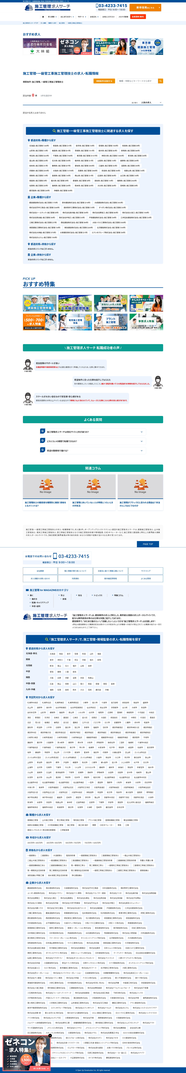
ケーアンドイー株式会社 (123, 953)
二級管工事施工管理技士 (126, 870)
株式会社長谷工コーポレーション (136, 973)
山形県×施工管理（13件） (38, 150)
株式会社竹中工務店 (90, 888)
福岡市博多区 (32, 807)
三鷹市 (127, 722)
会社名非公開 (135, 1027)
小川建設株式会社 (129, 1037)
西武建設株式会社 (53, 918)
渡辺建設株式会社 (81, 998)
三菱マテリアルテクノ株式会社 (130, 958)
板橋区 (47, 722)
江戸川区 (85, 722)
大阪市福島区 (53, 787)
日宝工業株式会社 (139, 928)
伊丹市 (87, 797)
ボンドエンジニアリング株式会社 (141, 963)
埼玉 (76, 660)
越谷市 (49, 762)
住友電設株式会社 (89, 913)
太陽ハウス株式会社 (114, 1047)
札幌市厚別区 (73, 702)
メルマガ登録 (123, 17)
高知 (105, 684)
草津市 (30, 802)
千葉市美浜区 (60, 747)
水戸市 (136, 762)
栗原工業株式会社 (34, 953)
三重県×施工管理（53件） (108, 165)
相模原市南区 (123, 737)
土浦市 (30, 767)
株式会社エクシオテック (84, 1007)
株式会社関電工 (33, 898)
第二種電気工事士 (96, 865)
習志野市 (150, 747)
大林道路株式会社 (148, 933)
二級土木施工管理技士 (36, 860)
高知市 (120, 802)
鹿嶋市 (102, 767)
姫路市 (59, 797)
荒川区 (37, 722)
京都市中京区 (109, 797)
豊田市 (100, 782)
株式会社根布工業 (62, 1022)
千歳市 (104, 702)
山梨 (82, 666)
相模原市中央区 (107, 737)
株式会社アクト (148, 1022)
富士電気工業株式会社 (36, 1003)
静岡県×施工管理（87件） (61, 165)
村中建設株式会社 (75, 982)
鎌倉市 (30, 742)
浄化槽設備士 (77, 875)
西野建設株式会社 (105, 1017)
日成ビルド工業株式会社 (134, 948)
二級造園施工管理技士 (80, 860)
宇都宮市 (140, 767)
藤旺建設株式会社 (113, 1057)
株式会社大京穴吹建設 (71, 903)
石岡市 (49, 767)
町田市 (39, 727)
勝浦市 (37, 752)
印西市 (105, 752)
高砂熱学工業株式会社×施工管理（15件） (79, 207)
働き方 (34, 599)
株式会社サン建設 (34, 978)
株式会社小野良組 (129, 933)
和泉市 (119, 792)
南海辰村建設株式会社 (36, 982)
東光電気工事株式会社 (36, 938)
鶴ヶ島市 (104, 762)
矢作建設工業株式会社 (58, 948)
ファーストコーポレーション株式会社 (63, 938)
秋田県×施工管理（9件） (131, 145)
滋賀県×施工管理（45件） (130, 165)
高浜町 (58, 777)
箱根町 (131, 742)
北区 (29, 722)
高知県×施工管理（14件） (104, 180)
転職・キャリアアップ (40, 602)
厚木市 (80, 742)
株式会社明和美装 (95, 988)
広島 (51, 684)
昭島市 (146, 722)
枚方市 (109, 792)
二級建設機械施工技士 (58, 865)
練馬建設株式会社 (150, 998)
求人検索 (51, 17)
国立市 (67, 727)
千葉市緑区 (46, 747)
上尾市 (30, 762)
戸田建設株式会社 (114, 908)
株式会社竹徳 (88, 1017)
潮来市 (111, 767)
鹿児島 (98, 689)
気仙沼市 (103, 707)
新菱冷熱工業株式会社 (128, 913)
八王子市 (96, 722)
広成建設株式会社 (92, 973)
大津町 (89, 807)
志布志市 (120, 807)
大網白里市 (116, 752)
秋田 (84, 653)
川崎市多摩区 (62, 737)
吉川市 (114, 762)
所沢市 (127, 757)
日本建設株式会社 (102, 953)
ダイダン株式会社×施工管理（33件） (112, 207)
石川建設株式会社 (93, 918)
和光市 (84, 762)
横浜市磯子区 (45, 732)
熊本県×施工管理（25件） (84, 185)
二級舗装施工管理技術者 (126, 860)
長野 (90, 666)
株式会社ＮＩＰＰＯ (74, 1027)
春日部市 (137, 757)
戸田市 (66, 762)
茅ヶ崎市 (60, 742)
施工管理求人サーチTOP (30, 23)
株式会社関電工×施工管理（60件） (105, 212)
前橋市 (80, 772)
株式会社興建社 (66, 898)
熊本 (74, 689)
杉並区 (143, 717)
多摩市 (86, 727)
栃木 (91, 660)
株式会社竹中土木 (91, 903)
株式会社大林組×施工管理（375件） (42, 232)
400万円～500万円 (54, 842)
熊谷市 (108, 757)
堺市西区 (149, 792)
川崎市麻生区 (77, 737)
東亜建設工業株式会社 (36, 928)
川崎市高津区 (47, 737)
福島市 (62, 712)
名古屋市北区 (124, 777)
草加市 (39, 762)
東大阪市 (129, 792)
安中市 (129, 772)
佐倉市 (140, 747)
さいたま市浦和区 (69, 757)
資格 (64, 599)
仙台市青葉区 (61, 707)
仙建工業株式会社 (34, 958)
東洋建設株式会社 (120, 928)
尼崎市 (69, 797)
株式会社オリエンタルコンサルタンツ (80, 958)
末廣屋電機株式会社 (111, 973)
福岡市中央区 (47, 807)
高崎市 (90, 772)
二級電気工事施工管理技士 (143, 865)
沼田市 (120, 772)
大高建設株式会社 (123, 1017)
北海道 (52, 653)
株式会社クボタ (112, 1037)
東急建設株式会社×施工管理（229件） (78, 227)
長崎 (67, 689)
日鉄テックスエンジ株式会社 (94, 963)
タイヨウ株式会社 (95, 1057)
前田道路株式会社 (133, 918)
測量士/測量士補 (146, 860)
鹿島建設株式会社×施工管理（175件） (43, 202)
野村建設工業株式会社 (56, 988)
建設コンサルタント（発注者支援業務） (41, 830)
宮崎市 (99, 807)
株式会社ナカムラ (104, 1007)
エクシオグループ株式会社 (61, 1007)
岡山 (59, 684)
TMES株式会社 (119, 993)
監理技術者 (70, 855)
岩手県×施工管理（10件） (85, 145)
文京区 (47, 717)
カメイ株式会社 (50, 968)
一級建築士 (31, 855)
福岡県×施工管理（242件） (127, 180)
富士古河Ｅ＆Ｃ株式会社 (54, 1013)
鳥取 (67, 684)
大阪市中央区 (77, 792)
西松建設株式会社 (34, 918)
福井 (74, 666)
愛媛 (97, 684)
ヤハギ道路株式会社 (35, 1027)
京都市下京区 (124, 797)
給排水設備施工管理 (35, 825)
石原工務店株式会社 (96, 1052)
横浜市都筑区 (145, 732)
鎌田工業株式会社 (119, 1003)
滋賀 (74, 678)
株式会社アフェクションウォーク (118, 988)
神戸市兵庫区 (32, 797)
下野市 (71, 772)
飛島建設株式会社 (75, 933)
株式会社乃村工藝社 (55, 908)
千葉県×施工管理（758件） (63, 155)
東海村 (120, 767)
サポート (81, 17)
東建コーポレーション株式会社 (79, 928)
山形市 (43, 712)
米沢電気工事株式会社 (109, 968)
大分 (82, 689)
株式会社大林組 (72, 978)
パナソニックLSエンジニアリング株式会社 (68, 1052)
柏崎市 (139, 772)
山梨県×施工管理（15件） (107, 160)
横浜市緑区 (102, 732)
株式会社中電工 (108, 903)
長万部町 (114, 702)
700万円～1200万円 (92, 842)
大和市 (89, 742)
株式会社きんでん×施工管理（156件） (43, 237)
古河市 (39, 767)
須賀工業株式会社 (148, 913)
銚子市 (72, 747)
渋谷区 (124, 717)
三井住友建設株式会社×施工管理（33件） (136, 217)
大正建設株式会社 (77, 1057)
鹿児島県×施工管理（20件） (39, 190)
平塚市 (146, 737)
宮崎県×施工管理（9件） (129, 185)
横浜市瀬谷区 (115, 732)
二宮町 (121, 742)
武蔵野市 (117, 722)
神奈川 (60, 660)
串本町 (69, 802)
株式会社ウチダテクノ (54, 958)
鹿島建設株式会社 (34, 888)
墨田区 (66, 717)
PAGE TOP (148, 544)
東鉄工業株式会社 (56, 928)
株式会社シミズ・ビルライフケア (145, 1007)
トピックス (98, 595)
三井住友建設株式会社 (133, 908)
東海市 (128, 782)
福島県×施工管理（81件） (61, 150)
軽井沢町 (96, 777)
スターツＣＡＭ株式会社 (55, 1032)
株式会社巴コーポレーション (38, 973)
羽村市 (105, 727)
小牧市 (119, 782)
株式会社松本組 (33, 963)
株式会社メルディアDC (52, 1017)
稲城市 (96, 727)
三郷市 (94, 762)
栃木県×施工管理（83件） (108, 150)
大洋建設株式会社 (132, 943)
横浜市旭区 (89, 732)
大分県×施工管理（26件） (107, 185)
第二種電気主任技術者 (58, 870)
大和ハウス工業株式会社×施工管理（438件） (109, 222)
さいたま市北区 (140, 752)
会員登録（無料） (138, 16)
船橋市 (91, 747)
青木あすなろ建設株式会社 (77, 1013)
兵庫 (59, 678)
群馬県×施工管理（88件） (130, 150)
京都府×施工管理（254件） (39, 170)
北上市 (30, 707)
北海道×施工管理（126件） (39, 145)
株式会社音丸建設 (95, 1047)
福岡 (51, 689)
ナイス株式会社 (33, 1017)
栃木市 (150, 767)
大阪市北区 (63, 792)
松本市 (77, 777)
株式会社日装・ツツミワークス (68, 1042)
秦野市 (71, 742)
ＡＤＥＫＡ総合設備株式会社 (133, 1032)
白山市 (49, 777)
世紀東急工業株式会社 (73, 918)
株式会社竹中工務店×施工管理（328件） (44, 207)
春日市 (70, 807)
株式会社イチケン (55, 893)
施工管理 (62, 23)
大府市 (138, 782)
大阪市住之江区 (48, 792)
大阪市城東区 (128, 787)
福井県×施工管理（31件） (84, 160)
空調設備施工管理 (112, 820)
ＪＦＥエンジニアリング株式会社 (97, 1027)
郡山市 (71, 712)
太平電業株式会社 (53, 923)
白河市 (91, 712)
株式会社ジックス (136, 993)
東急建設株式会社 (102, 928)
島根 (113, 684)
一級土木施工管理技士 (132, 855)
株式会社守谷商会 (133, 898)
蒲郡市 (109, 782)
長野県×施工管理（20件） (129, 160)
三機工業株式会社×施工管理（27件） (43, 222)
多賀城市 (114, 707)
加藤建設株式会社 (55, 1037)
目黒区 (94, 717)
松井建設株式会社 (108, 913)
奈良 (82, 678)
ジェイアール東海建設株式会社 (39, 1022)
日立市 (146, 762)
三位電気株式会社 (34, 993)
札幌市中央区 (32, 702)
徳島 (90, 684)
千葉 (68, 660)
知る (80, 595)
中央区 (151, 712)
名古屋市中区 (32, 782)
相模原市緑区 (91, 737)
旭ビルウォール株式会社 (75, 1037)
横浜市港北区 (60, 732)
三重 (67, 671)
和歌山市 (59, 802)
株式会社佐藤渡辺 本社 (110, 1032)
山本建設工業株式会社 (80, 1003)
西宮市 (78, 797)
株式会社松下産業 (141, 988)
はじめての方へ (66, 17)
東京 (51, 660)
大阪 (51, 678)
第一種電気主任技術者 (36, 870)
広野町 (110, 712)
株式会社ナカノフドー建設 (96, 893)
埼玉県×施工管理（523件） (39, 155)
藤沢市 (39, 742)
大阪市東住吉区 (144, 787)
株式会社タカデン (95, 1037)
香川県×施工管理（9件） (60, 180)
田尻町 (139, 792)
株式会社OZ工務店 (100, 1003)
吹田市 (100, 792)
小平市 (49, 727)
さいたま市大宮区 (34, 757)
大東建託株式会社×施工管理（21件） (74, 232)
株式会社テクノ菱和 (73, 893)
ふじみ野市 (125, 762)
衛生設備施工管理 (131, 820)
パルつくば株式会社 (133, 1047)
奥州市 (49, 707)
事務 (119, 825)
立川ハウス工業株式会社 (125, 1013)
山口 (74, 684)
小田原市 (49, 742)
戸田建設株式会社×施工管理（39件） (103, 217)
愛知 (51, 671)
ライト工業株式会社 (75, 943)
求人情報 (43, 23)
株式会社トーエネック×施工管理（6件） (44, 212)
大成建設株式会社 (71, 888)
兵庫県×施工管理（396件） (88, 170)
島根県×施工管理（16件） (61, 175)
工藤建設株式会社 (76, 988)
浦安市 (96, 752)
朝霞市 (75, 762)
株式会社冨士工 (33, 968)
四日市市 (148, 782)
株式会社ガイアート (89, 968)
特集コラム (118, 595)
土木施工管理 (47, 820)
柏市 (29, 752)
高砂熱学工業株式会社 (129, 888)
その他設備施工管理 (55, 825)
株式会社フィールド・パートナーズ (58, 993)
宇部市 (110, 802)
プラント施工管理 (94, 820)
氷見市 (30, 777)
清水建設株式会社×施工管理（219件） (76, 202)
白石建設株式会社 (93, 933)
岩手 (68, 653)
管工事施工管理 (63, 820)
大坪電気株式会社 (34, 998)
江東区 (75, 717)
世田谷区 (114, 717)
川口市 (117, 757)
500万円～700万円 (73, 842)
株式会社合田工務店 (101, 993)
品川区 (84, 717)
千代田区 (141, 712)
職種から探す (52, 23)
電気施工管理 (78, 820)
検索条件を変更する (104, 81)
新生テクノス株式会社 (70, 963)
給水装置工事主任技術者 (58, 875)
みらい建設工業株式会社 (101, 1013)
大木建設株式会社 (135, 938)
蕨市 (57, 762)
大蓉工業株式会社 (129, 968)
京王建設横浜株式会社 (55, 1047)
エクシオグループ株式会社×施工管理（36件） (109, 232)
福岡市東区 (149, 802)
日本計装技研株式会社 (131, 1042)
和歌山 (90, 678)
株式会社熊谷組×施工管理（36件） (42, 217)
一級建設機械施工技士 (36, 865)
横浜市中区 (31, 732)
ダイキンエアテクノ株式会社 (56, 953)
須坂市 (86, 777)
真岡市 (39, 772)
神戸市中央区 (47, 797)
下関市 (101, 802)
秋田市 (143, 707)
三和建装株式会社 (99, 998)
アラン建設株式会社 (138, 1003)
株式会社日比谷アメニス (76, 908)
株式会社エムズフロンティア (128, 1022)
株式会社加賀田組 (149, 893)
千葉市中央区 (143, 742)
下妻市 (58, 767)
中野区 (133, 717)
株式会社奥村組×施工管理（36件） (76, 212)
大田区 (103, 717)
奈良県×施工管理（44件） (111, 170)
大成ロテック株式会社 (72, 923)
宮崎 (90, 689)
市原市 (47, 752)
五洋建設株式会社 (116, 938)
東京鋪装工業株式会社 (69, 968)
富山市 (148, 772)
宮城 (76, 653)
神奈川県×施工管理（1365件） (113, 155)
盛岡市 (145, 702)
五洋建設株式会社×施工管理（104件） (111, 227)
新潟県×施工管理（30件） (137, 155)
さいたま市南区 (86, 757)
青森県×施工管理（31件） (62, 145)
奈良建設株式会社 (148, 982)
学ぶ (62, 595)
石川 (67, 666)
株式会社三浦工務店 (35, 988)
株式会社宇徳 (133, 998)
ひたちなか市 (90, 767)
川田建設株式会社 (51, 963)
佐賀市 (80, 807)
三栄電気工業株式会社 (58, 1003)
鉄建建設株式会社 (135, 923)
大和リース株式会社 (116, 923)
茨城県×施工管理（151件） (85, 150)
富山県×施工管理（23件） (38, 160)
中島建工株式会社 (130, 982)
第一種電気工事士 (78, 865)
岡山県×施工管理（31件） (84, 175)
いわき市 (81, 712)
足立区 (66, 722)
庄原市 (92, 802)
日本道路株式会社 (109, 888)
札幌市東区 (59, 702)
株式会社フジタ (115, 893)
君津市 (77, 752)
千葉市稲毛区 (32, 747)
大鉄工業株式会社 (56, 982)
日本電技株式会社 (56, 933)
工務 (127, 825)
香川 (82, 684)
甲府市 (67, 777)
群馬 (99, 660)
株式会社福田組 (96, 908)
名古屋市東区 (110, 777)
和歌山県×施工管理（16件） (134, 170)
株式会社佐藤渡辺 (78, 948)
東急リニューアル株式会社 (81, 953)
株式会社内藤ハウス (35, 908)
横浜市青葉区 (130, 732)
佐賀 (59, 689)
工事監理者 (64, 830)
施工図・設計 (83, 825)
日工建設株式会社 (34, 1032)
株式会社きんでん (122, 1007)
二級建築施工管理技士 (110, 855)
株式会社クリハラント (106, 958)
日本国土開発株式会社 (55, 943)
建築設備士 (144, 870)
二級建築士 (44, 855)
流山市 (56, 752)
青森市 (136, 702)
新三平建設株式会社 (123, 978)
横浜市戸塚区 (75, 732)
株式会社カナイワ (137, 1052)
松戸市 (112, 747)
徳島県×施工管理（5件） (38, 180)
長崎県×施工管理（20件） (61, 185)
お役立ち (93, 17)
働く (31, 595)
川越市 (99, 757)
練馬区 (56, 722)
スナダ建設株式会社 (117, 963)
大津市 (150, 797)
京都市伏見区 (138, 797)
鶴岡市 (52, 712)
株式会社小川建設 (34, 903)
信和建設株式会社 (34, 943)
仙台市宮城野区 (76, 707)
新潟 (51, 666)
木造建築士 (57, 855)
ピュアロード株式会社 (76, 1047)
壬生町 (49, 772)
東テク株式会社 (141, 978)
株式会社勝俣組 (119, 1027)
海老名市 (111, 742)
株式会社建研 (94, 948)
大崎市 (134, 707)
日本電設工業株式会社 (36, 933)
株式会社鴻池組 (116, 898)
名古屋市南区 (78, 782)
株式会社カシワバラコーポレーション (67, 973)
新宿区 (37, 717)
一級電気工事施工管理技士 (118, 865)
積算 (94, 825)
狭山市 (147, 757)
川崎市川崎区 (32, 737)
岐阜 (74, 671)
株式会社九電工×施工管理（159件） (135, 212)
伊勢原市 (100, 742)
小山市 (30, 772)
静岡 (59, 671)
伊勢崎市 (100, 772)
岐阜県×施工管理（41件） (38, 165)
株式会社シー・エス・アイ (57, 1057)
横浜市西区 (147, 727)
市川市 (82, 747)
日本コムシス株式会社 (112, 948)
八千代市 (66, 752)
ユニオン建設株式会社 (36, 893)
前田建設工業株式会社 (113, 918)
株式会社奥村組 (132, 893)
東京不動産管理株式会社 (37, 1007)
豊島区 (152, 717)
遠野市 (39, 707)
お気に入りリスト (108, 17)
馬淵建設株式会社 (111, 933)
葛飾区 (75, 722)
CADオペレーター (107, 825)
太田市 (110, 772)
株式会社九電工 (50, 898)
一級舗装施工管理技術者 (102, 860)
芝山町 (127, 752)
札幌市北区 (46, 702)
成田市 (130, 747)
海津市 (41, 787)
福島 (99, 653)
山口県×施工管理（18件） (129, 175)
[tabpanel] (39, 46)
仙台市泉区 (91, 707)
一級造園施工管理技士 (58, 860)
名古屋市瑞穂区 (48, 782)
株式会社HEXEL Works (95, 982)
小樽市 (85, 702)
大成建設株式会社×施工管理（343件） (109, 202)
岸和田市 (90, 792)
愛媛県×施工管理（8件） (82, 180)
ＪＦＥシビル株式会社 (55, 1027)
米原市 (39, 802)
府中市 (137, 722)
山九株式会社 (106, 978)
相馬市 (101, 712)
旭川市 (95, 702)
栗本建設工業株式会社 (104, 1022)
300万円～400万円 (34, 842)
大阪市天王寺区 (84, 787)
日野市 (58, 727)
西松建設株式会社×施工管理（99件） (75, 222)
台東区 (56, 717)
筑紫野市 (60, 807)
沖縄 (107, 689)
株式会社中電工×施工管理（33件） (72, 217)
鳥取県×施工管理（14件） (38, 175)
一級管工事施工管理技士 (102, 870)
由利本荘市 (31, 712)
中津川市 (31, 787)
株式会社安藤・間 (34, 1013)
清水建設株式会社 (53, 888)
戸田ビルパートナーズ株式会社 (57, 998)
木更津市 (101, 747)
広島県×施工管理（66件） (107, 175)
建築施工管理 (32, 820)
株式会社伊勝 (113, 982)
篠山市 (97, 797)
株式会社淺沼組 (93, 943)
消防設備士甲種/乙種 (35, 875)
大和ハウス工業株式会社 (94, 923)
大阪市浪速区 (99, 787)
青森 (61, 653)
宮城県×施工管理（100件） (109, 145)
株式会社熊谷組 (100, 898)
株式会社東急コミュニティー (129, 903)
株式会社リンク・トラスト (148, 1013)
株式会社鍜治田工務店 (36, 948)
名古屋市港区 (64, 782)
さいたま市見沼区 (52, 757)
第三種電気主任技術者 (80, 870)
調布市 (30, 727)
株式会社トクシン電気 (53, 978)
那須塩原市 (60, 772)
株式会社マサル (91, 1032)
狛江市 (77, 727)
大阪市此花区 (68, 787)
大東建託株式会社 (117, 998)
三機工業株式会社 (34, 913)
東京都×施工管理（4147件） (87, 155)
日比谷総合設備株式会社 (145, 953)
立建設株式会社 (74, 1032)
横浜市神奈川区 (133, 727)
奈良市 (49, 802)
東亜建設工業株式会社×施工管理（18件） (45, 227)
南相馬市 (130, 712)
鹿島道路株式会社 (53, 913)
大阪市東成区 (114, 787)
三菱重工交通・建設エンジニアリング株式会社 (100, 1042)
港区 (29, 717)
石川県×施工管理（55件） (61, 160)
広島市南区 (80, 802)
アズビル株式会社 (89, 978)
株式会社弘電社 (83, 898)
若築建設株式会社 (71, 913)
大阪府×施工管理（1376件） (63, 170)
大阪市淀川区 (32, 792)
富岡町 (119, 712)
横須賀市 (135, 737)
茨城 (84, 660)
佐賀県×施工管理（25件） (38, 185)
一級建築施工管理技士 (88, 855)
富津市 (86, 752)
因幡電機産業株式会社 (82, 1022)
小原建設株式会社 (72, 1017)
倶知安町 (125, 702)
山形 (91, 653)
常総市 (130, 767)
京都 (67, 678)
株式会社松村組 (52, 903)
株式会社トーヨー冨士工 (117, 1052)
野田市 (121, 747)
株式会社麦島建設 (82, 993)
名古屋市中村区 (140, 777)
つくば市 (78, 767)
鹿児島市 (109, 807)
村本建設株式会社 (34, 923)
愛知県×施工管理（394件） (85, 165)
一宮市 (91, 782)
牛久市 (67, 767)
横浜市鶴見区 (117, 727)
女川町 (125, 707)
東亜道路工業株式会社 (112, 943)
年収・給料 (36, 606)
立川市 (107, 722)
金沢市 (39, 777)
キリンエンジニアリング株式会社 (93, 938)
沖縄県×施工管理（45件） (63, 190)
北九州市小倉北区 (134, 802)
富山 (59, 666)
